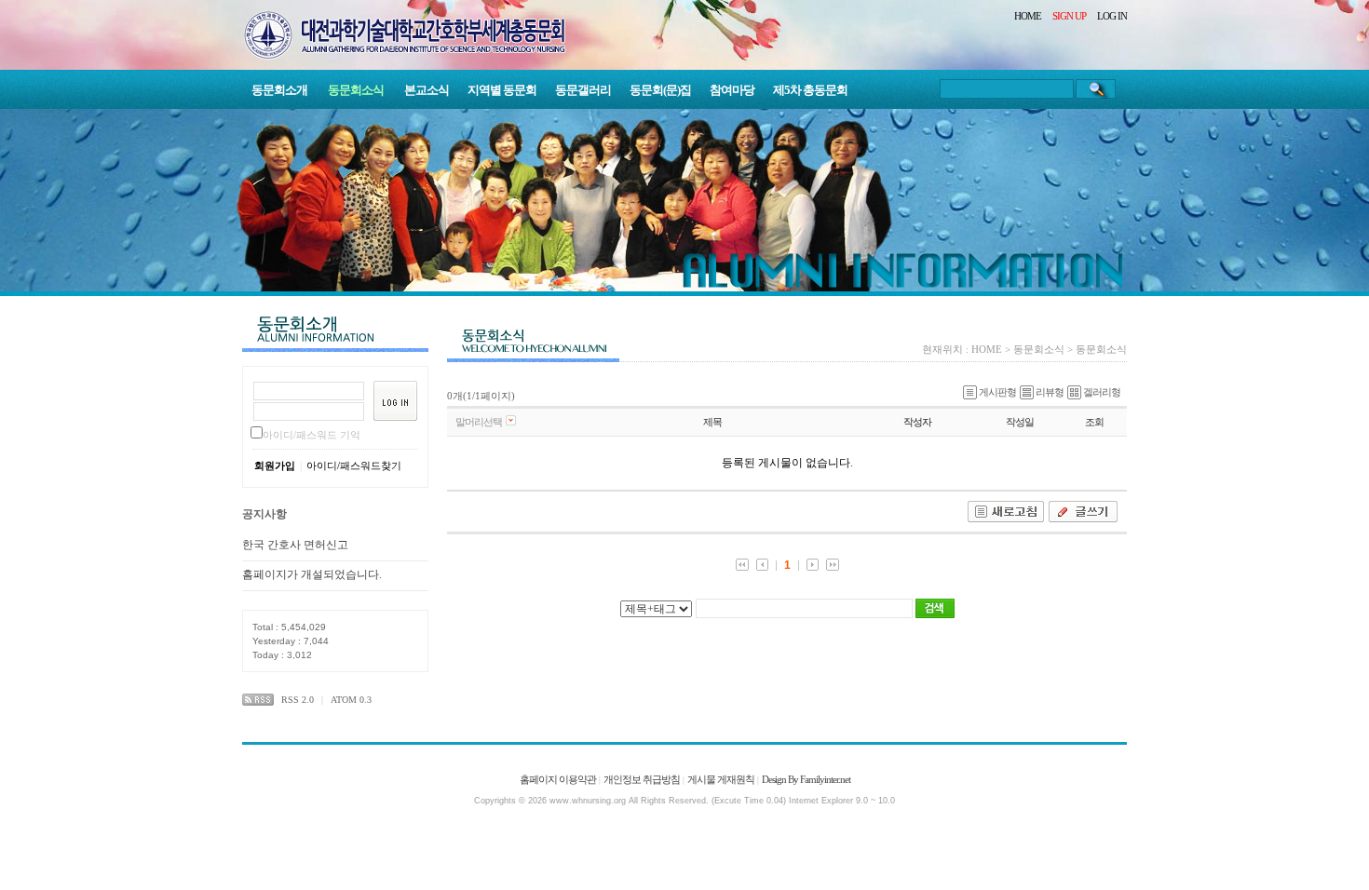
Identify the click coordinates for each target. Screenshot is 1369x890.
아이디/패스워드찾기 (353, 465)
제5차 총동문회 (810, 90)
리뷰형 (1050, 392)
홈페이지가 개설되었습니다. (312, 574)
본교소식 (426, 90)
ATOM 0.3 (351, 699)
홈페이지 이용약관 (558, 779)
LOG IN (1112, 15)
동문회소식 (356, 90)
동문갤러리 (583, 90)
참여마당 (732, 90)
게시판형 (997, 392)
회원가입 (274, 465)
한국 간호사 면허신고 (295, 544)
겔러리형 (1101, 392)
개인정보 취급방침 (641, 779)
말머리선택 (478, 421)
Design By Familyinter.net (806, 779)
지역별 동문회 (502, 90)
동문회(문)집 (660, 90)
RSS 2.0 (297, 699)
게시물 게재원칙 (720, 779)
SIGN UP (1069, 15)
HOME (1027, 15)
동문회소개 (279, 90)
